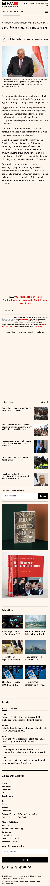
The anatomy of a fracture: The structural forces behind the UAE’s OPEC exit (33, 658)
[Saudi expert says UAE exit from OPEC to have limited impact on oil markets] (12, 621)
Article (5, 725)
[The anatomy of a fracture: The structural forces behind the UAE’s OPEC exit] (35, 647)
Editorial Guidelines (10, 822)
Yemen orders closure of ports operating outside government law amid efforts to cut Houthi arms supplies (17, 427)
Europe (5, 793)
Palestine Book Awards (11, 829)
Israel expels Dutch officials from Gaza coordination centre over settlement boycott (23, 751)
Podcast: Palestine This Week (14, 817)
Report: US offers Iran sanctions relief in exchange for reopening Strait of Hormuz (22, 718)
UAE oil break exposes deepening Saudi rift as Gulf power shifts (11, 658)
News (4, 714)
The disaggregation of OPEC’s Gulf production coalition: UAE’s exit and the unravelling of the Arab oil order (12, 684)
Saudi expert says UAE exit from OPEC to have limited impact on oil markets (12, 633)
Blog (3, 801)
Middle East (6, 789)
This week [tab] (13, 708)
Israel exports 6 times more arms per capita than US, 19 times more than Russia (23, 740)
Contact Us (6, 832)
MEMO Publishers (9, 838)
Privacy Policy (7, 835)
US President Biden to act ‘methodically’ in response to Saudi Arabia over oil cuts (25, 300)
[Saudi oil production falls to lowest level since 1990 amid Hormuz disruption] (35, 621)
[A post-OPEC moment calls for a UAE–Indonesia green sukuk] (35, 672)
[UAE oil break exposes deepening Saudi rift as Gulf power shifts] (12, 647)
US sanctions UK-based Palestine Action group (16, 458)
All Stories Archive (9, 842)
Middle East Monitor (27, 319)
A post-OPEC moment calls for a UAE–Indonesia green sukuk (34, 684)
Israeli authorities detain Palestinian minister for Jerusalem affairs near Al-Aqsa (17, 476)
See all (44, 402)
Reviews (5, 807)
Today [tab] (4, 708)
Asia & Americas (16, 23)
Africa (5, 23)
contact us (38, 326)
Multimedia (6, 811)
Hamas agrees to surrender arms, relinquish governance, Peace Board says (16, 443)
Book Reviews (7, 796)
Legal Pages (6, 878)
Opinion (5, 804)
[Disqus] (25, 365)
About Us (5, 825)
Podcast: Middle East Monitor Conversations (20, 814)
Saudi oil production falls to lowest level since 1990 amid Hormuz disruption (35, 633)
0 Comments (15, 39)
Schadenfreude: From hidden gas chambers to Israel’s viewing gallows (24, 729)
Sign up (43, 496)
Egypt (28, 23)
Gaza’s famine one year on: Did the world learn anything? (17, 409)
